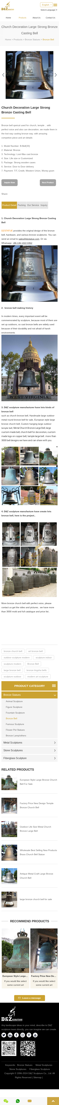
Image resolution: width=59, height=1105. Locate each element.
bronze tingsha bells (37, 670)
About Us (36, 18)
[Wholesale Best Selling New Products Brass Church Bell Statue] (9, 853)
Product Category (29, 685)
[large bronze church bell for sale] (9, 900)
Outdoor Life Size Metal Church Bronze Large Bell (35, 828)
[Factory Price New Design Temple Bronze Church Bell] (9, 806)
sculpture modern (12, 664)
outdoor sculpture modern (17, 657)
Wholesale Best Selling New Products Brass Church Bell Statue (38, 852)
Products (22, 18)
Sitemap (37, 1077)
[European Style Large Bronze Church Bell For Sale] (9, 782)
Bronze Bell (48, 39)
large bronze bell (12, 670)
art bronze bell (35, 651)
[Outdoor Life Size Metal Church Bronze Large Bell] (9, 829)
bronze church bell (13, 651)
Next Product (48, 182)
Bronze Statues (32, 39)
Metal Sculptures (12, 742)
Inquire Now (9, 182)
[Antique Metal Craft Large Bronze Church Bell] (9, 876)
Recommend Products (29, 921)
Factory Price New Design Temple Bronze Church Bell (36, 805)
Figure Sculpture (14, 707)
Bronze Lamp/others (16, 735)
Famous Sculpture (15, 724)
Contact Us (50, 18)
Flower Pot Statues (15, 730)
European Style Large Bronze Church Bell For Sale (38, 782)
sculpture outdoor (12, 676)
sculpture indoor (44, 657)
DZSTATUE (7, 230)
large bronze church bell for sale (36, 899)
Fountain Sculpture (15, 712)
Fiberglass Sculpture (15, 758)
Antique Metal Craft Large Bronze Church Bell (36, 875)
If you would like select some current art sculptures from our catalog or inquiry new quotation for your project (15, 983)
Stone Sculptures (13, 750)
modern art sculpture (37, 676)
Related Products (17, 769)
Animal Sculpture (14, 701)
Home (8, 18)
